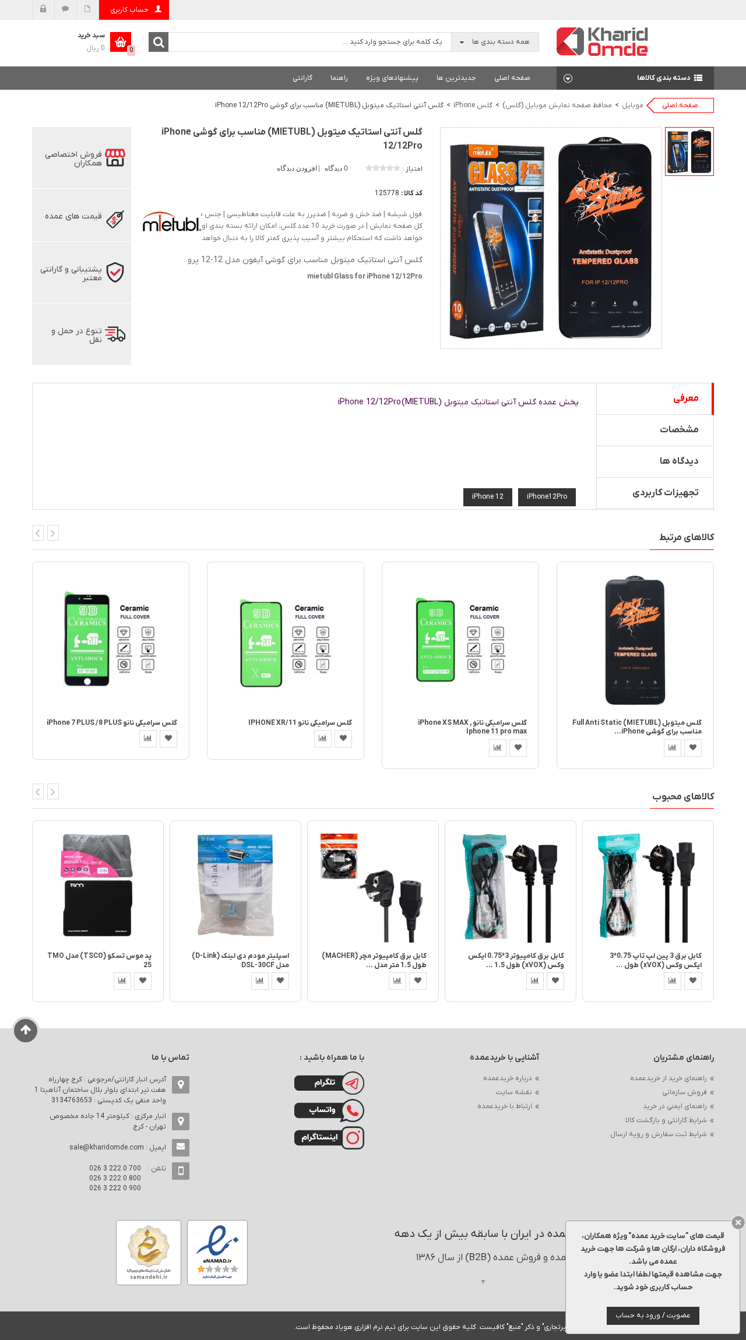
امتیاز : (412, 169)
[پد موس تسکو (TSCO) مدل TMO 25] (97, 886)
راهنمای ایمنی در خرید (675, 1106)
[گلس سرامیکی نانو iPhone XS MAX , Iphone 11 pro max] (460, 640)
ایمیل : (117, 1147)
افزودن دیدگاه (298, 168)
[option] (689, 151)
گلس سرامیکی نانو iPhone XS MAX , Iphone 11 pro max (472, 727)
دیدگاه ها (679, 461)
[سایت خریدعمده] (603, 41)
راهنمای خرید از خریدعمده (668, 1078)
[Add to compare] (148, 738)
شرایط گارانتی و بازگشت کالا (666, 1120)
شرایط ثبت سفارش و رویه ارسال (658, 1134)
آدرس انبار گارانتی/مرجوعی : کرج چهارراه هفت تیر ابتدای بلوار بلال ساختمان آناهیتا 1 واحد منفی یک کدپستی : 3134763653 (100, 1090)
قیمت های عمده (73, 216)
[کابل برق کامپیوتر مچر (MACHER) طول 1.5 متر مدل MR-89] (373, 886)
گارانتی (302, 78)
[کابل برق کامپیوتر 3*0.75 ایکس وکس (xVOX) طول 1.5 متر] (510, 886)
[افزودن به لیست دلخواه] (168, 738)
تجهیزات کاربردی (665, 493)
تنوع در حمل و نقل (76, 335)
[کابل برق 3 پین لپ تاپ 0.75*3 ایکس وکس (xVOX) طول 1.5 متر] (648, 886)
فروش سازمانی (684, 1092)
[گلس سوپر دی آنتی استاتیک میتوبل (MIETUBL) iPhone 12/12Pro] (689, 151)
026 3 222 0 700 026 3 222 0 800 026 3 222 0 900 (115, 1178)
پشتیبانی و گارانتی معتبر (71, 274)
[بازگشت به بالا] (25, 1030)
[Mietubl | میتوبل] (172, 221)
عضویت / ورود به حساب (653, 1315)
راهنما (339, 78)
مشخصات (679, 430)
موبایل (632, 105)
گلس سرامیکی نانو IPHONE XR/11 (300, 723)
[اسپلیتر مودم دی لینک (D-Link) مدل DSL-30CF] (235, 886)
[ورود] (43, 10)
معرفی (686, 398)
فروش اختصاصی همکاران (73, 159)
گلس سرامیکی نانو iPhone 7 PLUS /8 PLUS (112, 723)
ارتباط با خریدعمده (504, 1106)
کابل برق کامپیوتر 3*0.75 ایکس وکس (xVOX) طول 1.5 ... (516, 960)
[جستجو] (158, 42)
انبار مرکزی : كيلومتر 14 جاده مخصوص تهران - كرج (108, 1121)
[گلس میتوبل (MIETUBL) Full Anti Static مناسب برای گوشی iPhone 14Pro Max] (635, 640)
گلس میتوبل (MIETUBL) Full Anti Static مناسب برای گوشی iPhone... (637, 727)
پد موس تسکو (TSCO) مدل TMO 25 (99, 960)
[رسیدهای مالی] (87, 10)
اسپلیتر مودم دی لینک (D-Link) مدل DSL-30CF (240, 960)
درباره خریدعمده (507, 1078)
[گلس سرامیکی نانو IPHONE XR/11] (285, 640)
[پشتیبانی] (65, 10)
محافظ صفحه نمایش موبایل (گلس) (557, 105)
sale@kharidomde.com (106, 1147)
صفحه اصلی (512, 78)
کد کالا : (412, 193)
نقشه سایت (514, 1092)
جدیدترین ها (456, 78)
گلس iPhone (472, 105)
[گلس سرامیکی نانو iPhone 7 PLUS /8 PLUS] (110, 640)
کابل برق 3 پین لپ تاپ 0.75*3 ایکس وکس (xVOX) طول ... (656, 960)
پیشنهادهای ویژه (392, 78)
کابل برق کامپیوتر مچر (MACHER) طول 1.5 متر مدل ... (374, 960)
